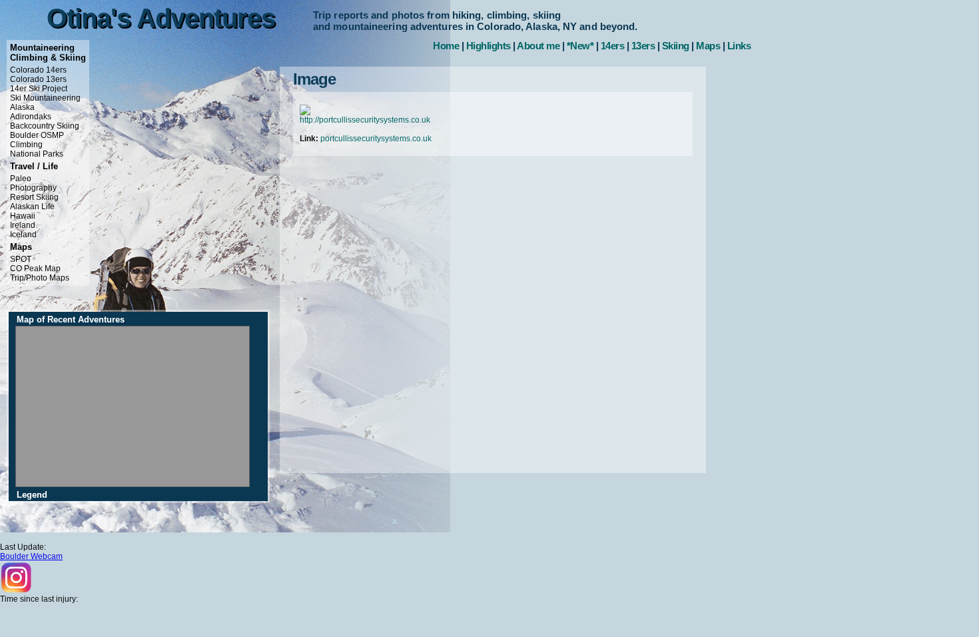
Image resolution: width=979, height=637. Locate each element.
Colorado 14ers (38, 70)
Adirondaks (30, 116)
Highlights (488, 45)
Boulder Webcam (31, 556)
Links (739, 45)
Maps (708, 45)
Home (446, 45)
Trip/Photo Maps (39, 278)
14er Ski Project (38, 88)
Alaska (22, 107)
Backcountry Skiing (44, 126)
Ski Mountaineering (45, 98)
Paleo (20, 178)
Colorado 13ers (38, 79)
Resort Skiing (34, 197)
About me (538, 45)
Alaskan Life (32, 206)
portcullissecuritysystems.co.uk (376, 138)
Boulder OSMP (37, 135)
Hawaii (22, 216)
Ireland (22, 225)
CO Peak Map (35, 268)
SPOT (20, 259)
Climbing (26, 144)
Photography (33, 188)
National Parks (36, 154)
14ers (613, 45)
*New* (580, 45)
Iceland (23, 234)
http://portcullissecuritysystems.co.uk (365, 120)
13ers (643, 45)
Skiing (675, 45)
